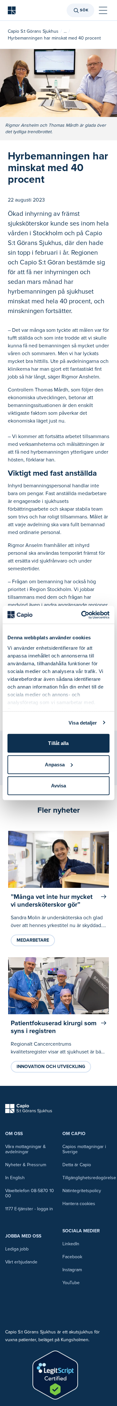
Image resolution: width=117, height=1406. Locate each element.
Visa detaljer (83, 722)
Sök (84, 10)
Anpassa (55, 764)
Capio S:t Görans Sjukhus (33, 31)
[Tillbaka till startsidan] (12, 10)
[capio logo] (28, 1108)
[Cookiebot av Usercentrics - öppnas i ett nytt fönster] (83, 614)
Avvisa (58, 785)
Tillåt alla (58, 743)
